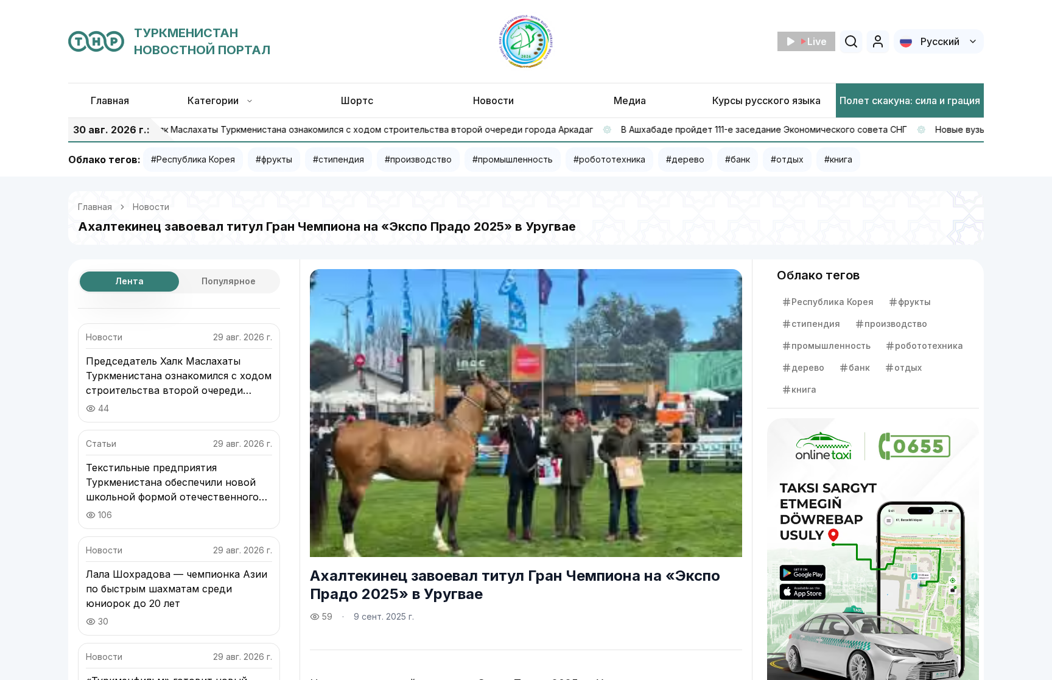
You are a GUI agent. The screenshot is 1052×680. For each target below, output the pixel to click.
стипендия (815, 323)
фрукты (914, 301)
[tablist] (179, 281)
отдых (908, 367)
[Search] (851, 41)
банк (859, 367)
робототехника (929, 345)
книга (803, 389)
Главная (95, 207)
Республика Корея (832, 301)
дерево (807, 367)
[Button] (878, 41)
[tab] (129, 282)
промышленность (831, 345)
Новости (151, 207)
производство (895, 323)
